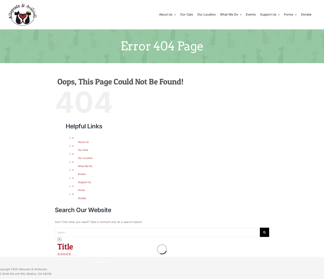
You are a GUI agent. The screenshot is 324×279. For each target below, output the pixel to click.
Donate (82, 198)
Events (82, 174)
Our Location (85, 158)
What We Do (85, 166)
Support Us (84, 182)
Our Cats (83, 149)
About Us (83, 142)
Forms (81, 190)
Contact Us (102, 261)
